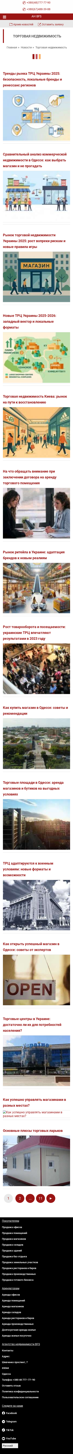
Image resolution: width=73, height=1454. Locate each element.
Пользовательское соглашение (20, 1397)
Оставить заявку (53, 24)
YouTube (11, 1438)
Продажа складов (12, 1244)
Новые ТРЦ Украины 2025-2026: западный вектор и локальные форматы (29, 321)
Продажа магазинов (14, 1238)
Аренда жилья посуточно (16, 1335)
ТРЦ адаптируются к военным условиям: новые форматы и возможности (28, 869)
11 (40, 1198)
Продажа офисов (12, 1227)
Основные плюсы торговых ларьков (33, 1131)
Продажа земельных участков (20, 1262)
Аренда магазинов (13, 1306)
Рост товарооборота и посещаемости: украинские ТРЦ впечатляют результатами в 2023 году (34, 633)
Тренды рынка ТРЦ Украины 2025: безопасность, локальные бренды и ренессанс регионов (32, 79)
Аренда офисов (11, 1294)
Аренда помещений (13, 1300)
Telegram (11, 1421)
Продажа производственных (19, 1274)
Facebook (11, 1413)
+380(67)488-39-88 (38, 9)
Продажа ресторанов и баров (19, 1268)
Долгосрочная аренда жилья (19, 1329)
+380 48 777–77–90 (24, 1379)
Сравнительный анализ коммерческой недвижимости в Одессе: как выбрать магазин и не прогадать (35, 160)
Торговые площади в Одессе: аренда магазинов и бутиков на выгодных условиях (33, 788)
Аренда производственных (18, 1323)
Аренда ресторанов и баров (18, 1318)
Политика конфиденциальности (20, 1391)
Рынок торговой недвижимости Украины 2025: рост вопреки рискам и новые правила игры (34, 241)
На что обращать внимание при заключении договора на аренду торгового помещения (29, 477)
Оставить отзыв (11, 1385)
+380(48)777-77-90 (38, 2)
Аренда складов (11, 1312)
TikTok (10, 1430)
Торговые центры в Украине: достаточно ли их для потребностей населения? (32, 1025)
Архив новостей (23, 24)
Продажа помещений (14, 1233)
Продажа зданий (12, 1250)
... (30, 1198)
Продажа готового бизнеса (17, 1279)
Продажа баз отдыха (14, 1256)
